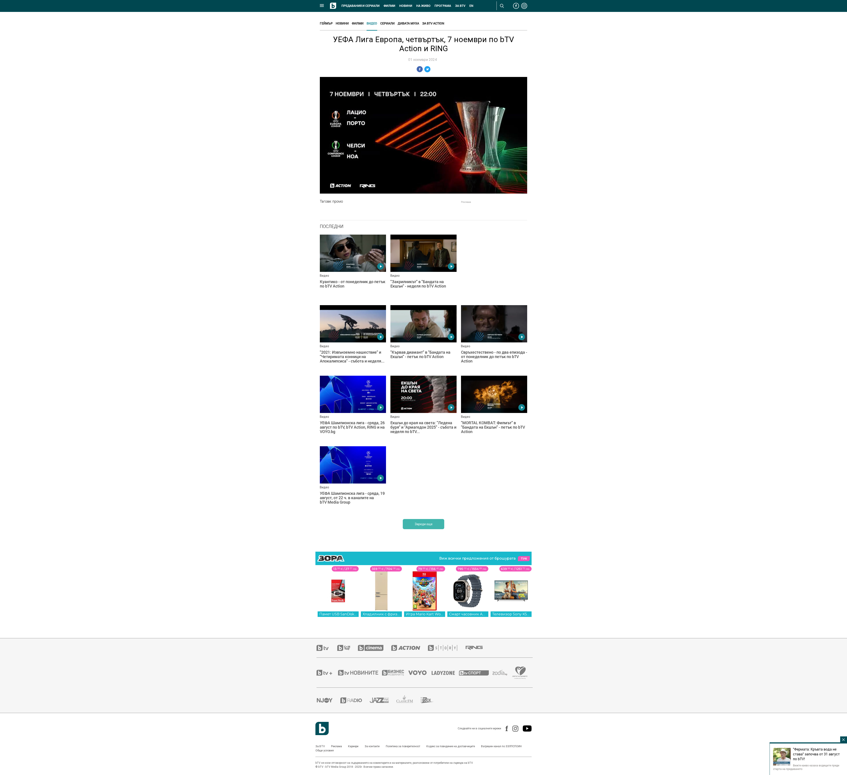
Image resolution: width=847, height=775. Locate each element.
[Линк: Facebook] (504, 728)
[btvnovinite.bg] (359, 673)
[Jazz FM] (383, 700)
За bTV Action (433, 23)
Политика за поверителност (403, 746)
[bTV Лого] (322, 728)
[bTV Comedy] (347, 648)
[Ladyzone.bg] (445, 672)
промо (337, 201)
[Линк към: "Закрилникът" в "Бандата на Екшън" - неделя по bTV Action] (423, 268)
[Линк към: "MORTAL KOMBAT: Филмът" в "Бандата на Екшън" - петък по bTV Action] (494, 409)
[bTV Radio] (355, 700)
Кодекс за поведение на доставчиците (450, 746)
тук (524, 558)
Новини (405, 5)
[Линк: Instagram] (513, 729)
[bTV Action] (409, 648)
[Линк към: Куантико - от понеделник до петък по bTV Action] (353, 268)
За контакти (372, 746)
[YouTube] (525, 728)
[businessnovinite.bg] (395, 672)
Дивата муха (408, 23)
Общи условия (324, 750)
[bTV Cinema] (374, 648)
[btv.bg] (327, 648)
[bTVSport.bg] (476, 672)
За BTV (320, 746)
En (471, 5)
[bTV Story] (446, 648)
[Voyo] (420, 673)
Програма (443, 5)
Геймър (326, 23)
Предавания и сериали (360, 5)
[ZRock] (431, 700)
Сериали (387, 23)
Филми (389, 5)
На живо (423, 5)
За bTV (460, 5)
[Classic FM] (408, 700)
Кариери (353, 746)
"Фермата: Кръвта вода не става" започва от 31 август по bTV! (816, 754)
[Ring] (478, 648)
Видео (372, 23)
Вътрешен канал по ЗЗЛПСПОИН (501, 746)
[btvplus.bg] (327, 673)
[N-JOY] (328, 700)
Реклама (336, 746)
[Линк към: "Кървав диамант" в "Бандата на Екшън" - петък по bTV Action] (423, 338)
